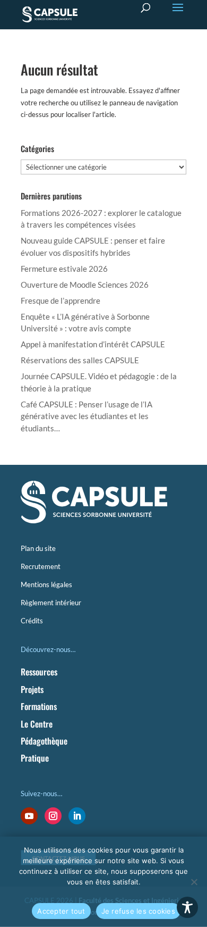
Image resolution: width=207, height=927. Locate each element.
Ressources (39, 671)
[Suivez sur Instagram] (53, 815)
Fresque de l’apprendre (60, 300)
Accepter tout (61, 911)
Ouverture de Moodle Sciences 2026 (85, 284)
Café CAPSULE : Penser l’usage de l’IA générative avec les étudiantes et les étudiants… (86, 416)
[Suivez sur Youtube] (29, 815)
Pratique (35, 757)
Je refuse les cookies (138, 911)
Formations (39, 706)
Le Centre (37, 723)
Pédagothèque (44, 740)
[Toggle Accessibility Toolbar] (187, 907)
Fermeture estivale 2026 (64, 268)
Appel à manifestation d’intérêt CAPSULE (93, 344)
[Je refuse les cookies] (193, 881)
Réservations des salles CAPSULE (80, 360)
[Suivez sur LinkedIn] (76, 815)
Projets (32, 689)
